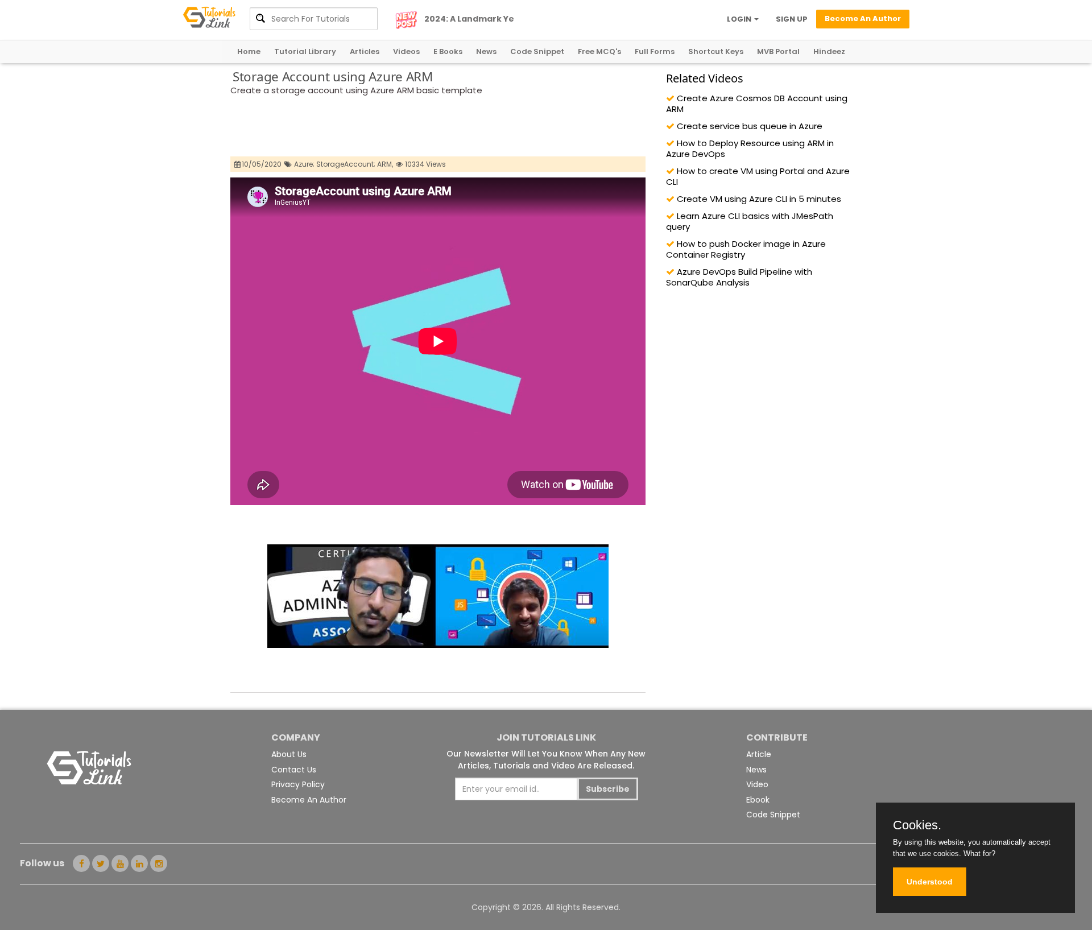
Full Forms (655, 51)
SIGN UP (792, 19)
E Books (447, 51)
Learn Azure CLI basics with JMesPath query (749, 221)
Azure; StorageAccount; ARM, (343, 164)
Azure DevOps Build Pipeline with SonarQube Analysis (739, 277)
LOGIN (740, 19)
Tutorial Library (305, 51)
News (486, 51)
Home (248, 51)
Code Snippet (537, 51)
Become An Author (308, 799)
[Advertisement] (437, 128)
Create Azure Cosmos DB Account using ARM (756, 103)
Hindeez (829, 51)
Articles (364, 51)
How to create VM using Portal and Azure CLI (758, 176)
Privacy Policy (298, 784)
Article (758, 754)
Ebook (758, 799)
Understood (930, 881)
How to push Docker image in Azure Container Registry (746, 249)
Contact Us (293, 769)
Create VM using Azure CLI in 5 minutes (758, 198)
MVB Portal (778, 51)
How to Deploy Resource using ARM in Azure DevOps (750, 148)
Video (757, 784)
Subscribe (608, 789)
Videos (406, 51)
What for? (979, 853)
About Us (289, 754)
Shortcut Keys (715, 51)
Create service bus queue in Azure (748, 126)
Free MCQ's (599, 51)
